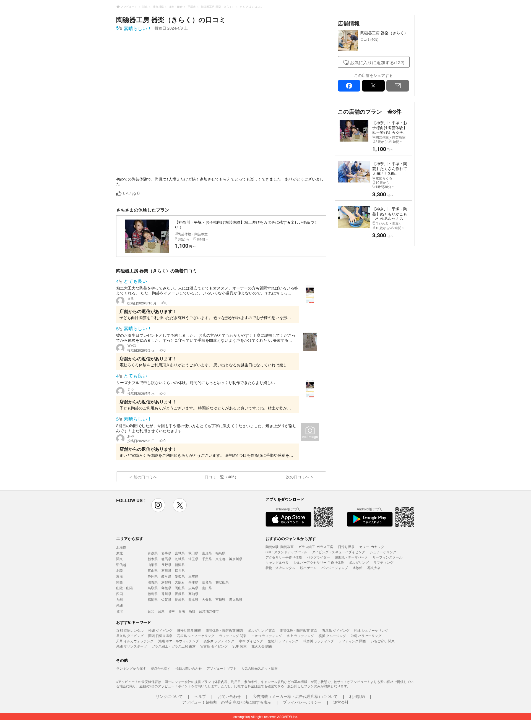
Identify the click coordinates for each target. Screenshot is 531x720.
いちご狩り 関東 (383, 640)
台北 (151, 611)
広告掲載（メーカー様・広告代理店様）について (295, 696)
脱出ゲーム (308, 567)
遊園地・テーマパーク (351, 557)
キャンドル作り (277, 562)
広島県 (193, 587)
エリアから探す (129, 538)
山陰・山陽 (124, 587)
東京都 (220, 558)
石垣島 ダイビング (335, 630)
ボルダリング (359, 562)
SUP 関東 (239, 646)
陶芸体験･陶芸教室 (280, 546)
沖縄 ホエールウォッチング (178, 640)
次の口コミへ (297, 476)
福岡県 (153, 599)
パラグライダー (318, 557)
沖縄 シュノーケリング (371, 630)
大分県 (207, 599)
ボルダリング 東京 (261, 630)
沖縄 (119, 605)
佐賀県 (166, 599)
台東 (161, 611)
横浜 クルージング (332, 635)
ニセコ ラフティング (266, 635)
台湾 (119, 611)
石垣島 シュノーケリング (195, 635)
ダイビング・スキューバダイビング (338, 551)
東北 (119, 553)
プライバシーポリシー (302, 702)
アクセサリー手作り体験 (284, 557)
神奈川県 (235, 558)
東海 (119, 576)
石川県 (166, 570)
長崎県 (180, 599)
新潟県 (180, 564)
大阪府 (180, 582)
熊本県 (193, 599)
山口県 (207, 587)
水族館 (358, 567)
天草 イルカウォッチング (134, 640)
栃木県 (153, 558)
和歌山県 (222, 582)
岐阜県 (166, 576)
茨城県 (180, 558)
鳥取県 (153, 587)
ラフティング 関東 (232, 635)
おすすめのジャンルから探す (291, 538)
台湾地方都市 (209, 611)
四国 (119, 593)
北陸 (119, 570)
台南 (181, 611)
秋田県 (193, 553)
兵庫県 (193, 582)
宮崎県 (220, 599)
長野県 (166, 564)
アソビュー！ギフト (221, 668)
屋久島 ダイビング (130, 635)
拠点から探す (161, 668)
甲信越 (121, 564)
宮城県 (180, 553)
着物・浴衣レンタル (280, 567)
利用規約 (357, 696)
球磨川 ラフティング (318, 640)
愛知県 (180, 576)
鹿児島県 (235, 599)
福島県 (220, 553)
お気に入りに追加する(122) (377, 62)
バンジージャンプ (334, 567)
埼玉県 (193, 558)
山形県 (207, 553)
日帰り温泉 (346, 546)
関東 (119, 558)
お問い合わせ (229, 696)
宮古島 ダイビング (214, 646)
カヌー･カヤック (371, 546)
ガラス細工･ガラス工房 (315, 546)
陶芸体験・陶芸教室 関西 (224, 630)
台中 (171, 611)
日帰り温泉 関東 (189, 630)
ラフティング (383, 562)
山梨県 (153, 564)
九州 (119, 599)
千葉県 (207, 558)
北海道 (121, 547)
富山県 (153, 570)
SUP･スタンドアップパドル (286, 551)
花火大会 (374, 567)
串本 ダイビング (251, 640)
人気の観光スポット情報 (259, 668)
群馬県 (166, 558)
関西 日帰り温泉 (160, 635)
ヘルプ (200, 696)
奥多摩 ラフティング (219, 640)
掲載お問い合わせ (188, 668)
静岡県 (153, 576)
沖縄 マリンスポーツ (131, 646)
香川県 (166, 593)
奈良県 (207, 582)
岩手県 (166, 553)
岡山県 (180, 587)
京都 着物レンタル (130, 630)
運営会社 (341, 702)
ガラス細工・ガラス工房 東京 (174, 646)
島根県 (166, 587)
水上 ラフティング (300, 635)
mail (397, 86)
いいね (131, 193)
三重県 (193, 576)
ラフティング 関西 (352, 640)
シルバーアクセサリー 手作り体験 (318, 562)
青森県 (153, 553)
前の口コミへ (145, 476)
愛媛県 (180, 593)
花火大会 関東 (261, 646)
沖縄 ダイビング (160, 630)
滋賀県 (153, 582)
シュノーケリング (383, 551)
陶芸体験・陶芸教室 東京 (298, 630)
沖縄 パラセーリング (366, 635)
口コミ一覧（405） (221, 476)
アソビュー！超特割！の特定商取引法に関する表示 (226, 702)
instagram (158, 505)
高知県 (193, 593)
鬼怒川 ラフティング (283, 640)
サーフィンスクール (387, 557)
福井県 (180, 570)
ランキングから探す (131, 668)
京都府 (166, 582)
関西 (119, 582)
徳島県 (153, 593)
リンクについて (169, 696)
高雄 (192, 611)
